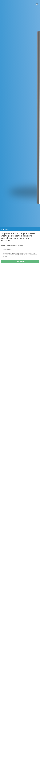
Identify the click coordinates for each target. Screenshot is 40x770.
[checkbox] (2, 253)
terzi (24, 253)
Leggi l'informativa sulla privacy (12, 245)
